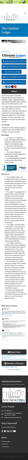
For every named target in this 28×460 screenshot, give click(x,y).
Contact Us (5, 444)
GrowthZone (17, 369)
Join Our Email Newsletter (9, 427)
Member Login (5, 441)
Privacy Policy (5, 446)
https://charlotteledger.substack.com (15, 82)
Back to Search (6, 51)
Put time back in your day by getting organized (14, 359)
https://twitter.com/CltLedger (12, 72)
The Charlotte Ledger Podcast (10, 367)
